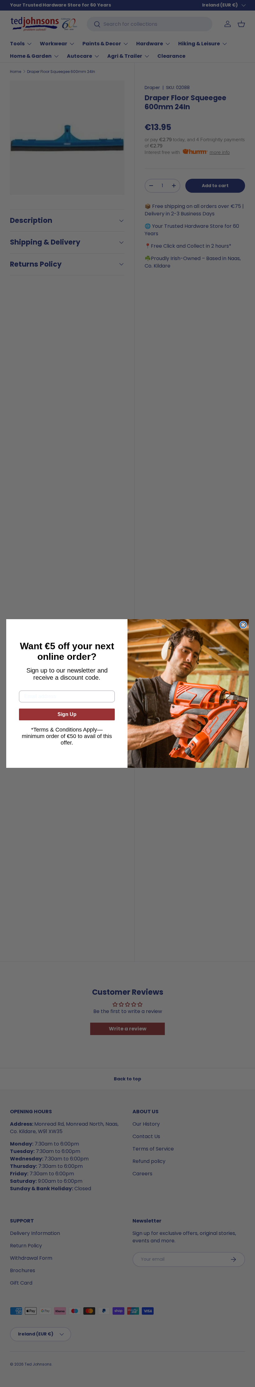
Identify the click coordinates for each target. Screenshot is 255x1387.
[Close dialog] (243, 625)
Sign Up (67, 714)
